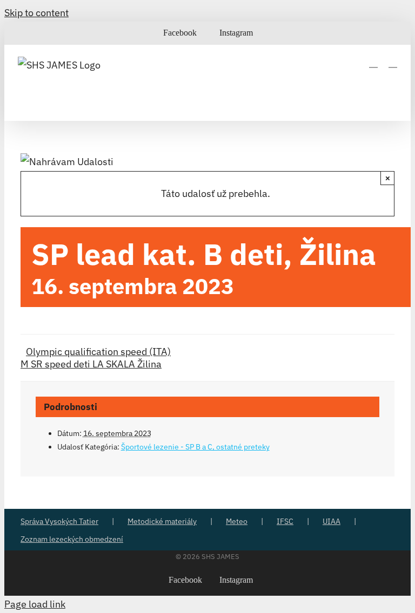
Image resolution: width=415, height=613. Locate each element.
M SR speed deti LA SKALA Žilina (91, 364)
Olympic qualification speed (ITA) (98, 351)
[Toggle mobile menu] (393, 62)
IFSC (285, 521)
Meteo (236, 521)
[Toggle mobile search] (373, 62)
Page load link (34, 604)
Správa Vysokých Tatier (59, 521)
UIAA (331, 521)
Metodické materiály (162, 521)
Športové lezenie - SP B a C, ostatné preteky (195, 447)
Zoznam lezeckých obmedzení (72, 539)
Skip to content (36, 12)
